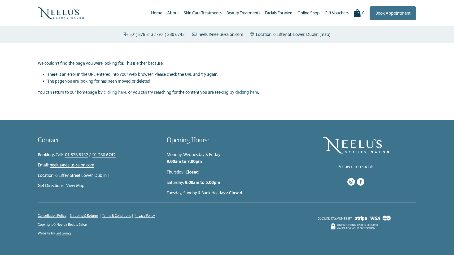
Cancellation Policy (52, 215)
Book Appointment (392, 13)
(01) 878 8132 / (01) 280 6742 (157, 34)
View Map (75, 185)
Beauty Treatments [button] (243, 13)
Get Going (63, 233)
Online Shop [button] (308, 13)
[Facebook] (360, 182)
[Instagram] (351, 182)
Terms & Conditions (116, 215)
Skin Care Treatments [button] (203, 13)
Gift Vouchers (337, 13)
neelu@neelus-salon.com (221, 34)
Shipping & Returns (84, 215)
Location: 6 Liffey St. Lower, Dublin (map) (293, 34)
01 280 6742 (104, 154)
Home (156, 13)
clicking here (115, 92)
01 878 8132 (76, 154)
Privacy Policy (145, 215)
